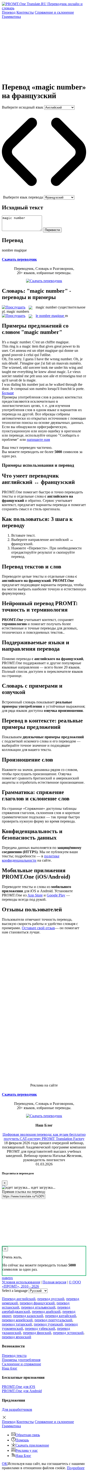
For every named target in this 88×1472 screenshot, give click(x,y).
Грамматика (11, 17)
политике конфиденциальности (30, 858)
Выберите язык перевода (23, 197)
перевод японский (16, 1337)
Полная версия (54, 1282)
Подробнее (75, 1468)
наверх (7, 1278)
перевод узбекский (40, 1328)
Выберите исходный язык (22, 107)
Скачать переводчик (19, 259)
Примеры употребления (21, 1360)
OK (5, 1464)
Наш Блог (23, 1456)
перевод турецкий (48, 1324)
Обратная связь (27, 1435)
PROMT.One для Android (22, 1391)
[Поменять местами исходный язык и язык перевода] (44, 193)
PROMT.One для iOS (18, 1387)
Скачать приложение (32, 1445)
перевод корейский (17, 1320)
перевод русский (50, 1299)
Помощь (22, 1440)
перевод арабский (46, 1312)
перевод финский (37, 1333)
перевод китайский (60, 1316)
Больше (8, 393)
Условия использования (21, 1282)
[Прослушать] (13, 307)
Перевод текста (14, 1356)
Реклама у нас (26, 1450)
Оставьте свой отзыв (38, 928)
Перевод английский (18, 1299)
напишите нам (38, 440)
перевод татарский (17, 1324)
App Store (35, 895)
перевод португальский (53, 1320)
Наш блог (9, 1368)
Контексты (25, 12)
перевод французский (37, 1303)
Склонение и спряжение (21, 1364)
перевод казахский (28, 1316)
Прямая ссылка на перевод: (24, 1192)
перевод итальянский (38, 1307)
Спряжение (54, 12)
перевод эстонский (68, 1333)
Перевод (8, 12)
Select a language (15, 1291)
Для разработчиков (17, 1409)
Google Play (56, 895)
